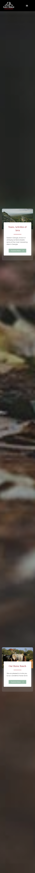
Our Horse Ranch (17, 665)
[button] (27, 5)
